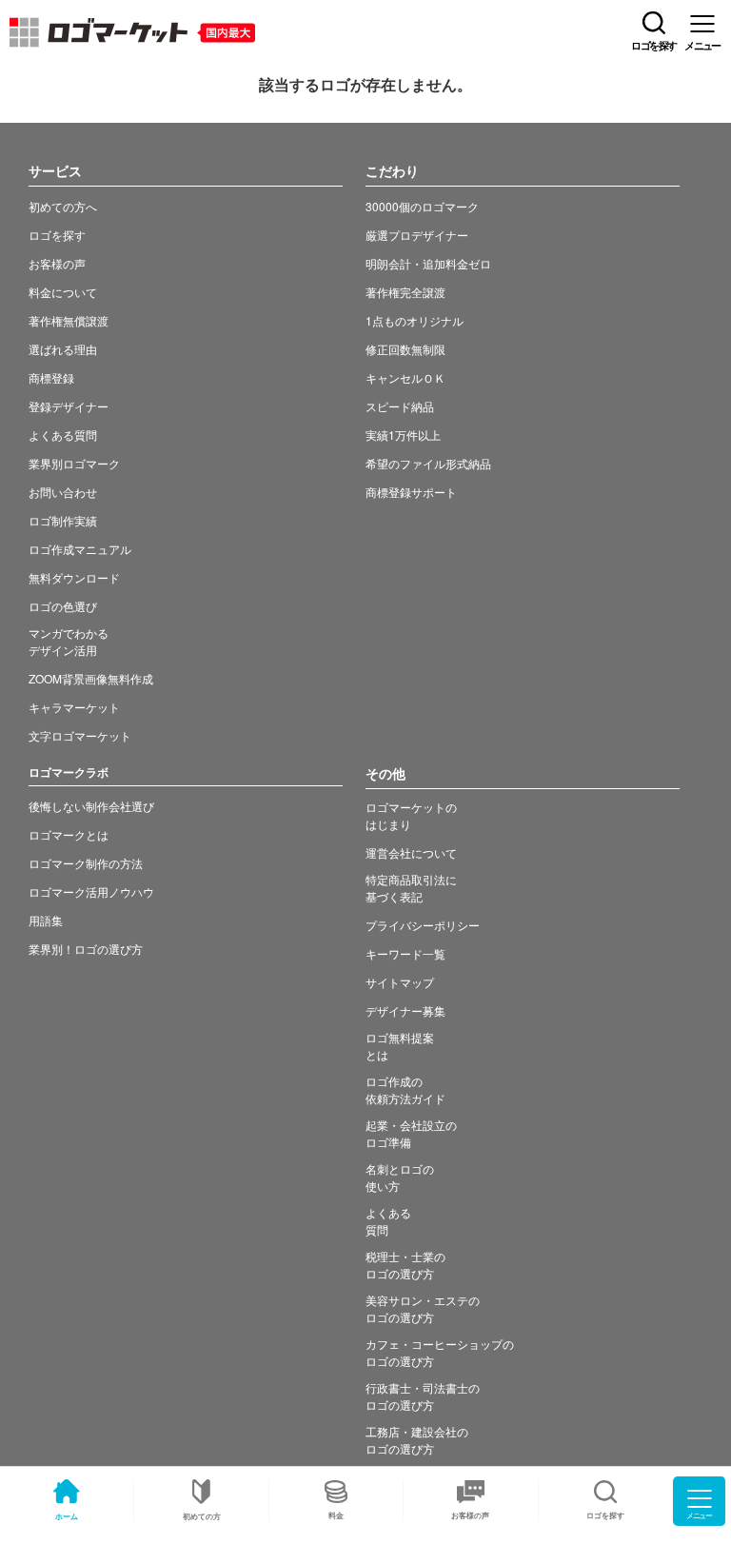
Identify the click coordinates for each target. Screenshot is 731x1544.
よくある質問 (63, 434)
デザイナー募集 (405, 1010)
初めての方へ (63, 206)
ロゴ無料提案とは (400, 1045)
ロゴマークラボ (69, 772)
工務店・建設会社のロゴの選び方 (417, 1439)
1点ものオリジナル (415, 320)
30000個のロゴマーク (422, 206)
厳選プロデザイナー (417, 235)
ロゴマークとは (69, 834)
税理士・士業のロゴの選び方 (405, 1264)
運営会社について (411, 852)
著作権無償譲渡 (69, 320)
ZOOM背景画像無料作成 (91, 678)
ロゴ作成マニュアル (80, 549)
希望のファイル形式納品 (428, 463)
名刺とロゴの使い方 (400, 1177)
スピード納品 (400, 406)
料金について (63, 292)
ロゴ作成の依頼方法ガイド (405, 1089)
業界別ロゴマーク (74, 463)
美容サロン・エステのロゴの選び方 (423, 1308)
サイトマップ (400, 982)
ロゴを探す (57, 235)
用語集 (46, 920)
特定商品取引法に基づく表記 (411, 887)
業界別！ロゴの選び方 (86, 948)
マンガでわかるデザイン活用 (69, 641)
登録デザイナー (69, 406)
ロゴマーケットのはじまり (411, 815)
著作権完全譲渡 (405, 292)
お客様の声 (470, 1515)
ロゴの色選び (63, 606)
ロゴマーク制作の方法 (86, 863)
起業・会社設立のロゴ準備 (411, 1133)
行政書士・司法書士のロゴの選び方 (423, 1396)
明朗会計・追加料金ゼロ (428, 263)
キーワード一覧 (405, 953)
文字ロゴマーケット (80, 735)
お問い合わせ (63, 492)
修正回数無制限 (405, 349)
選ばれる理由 (63, 349)
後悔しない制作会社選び (91, 806)
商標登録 (51, 377)
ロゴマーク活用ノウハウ (91, 891)
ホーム (66, 1516)
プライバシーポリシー (423, 925)
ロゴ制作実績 (63, 520)
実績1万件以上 (403, 434)
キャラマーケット (74, 707)
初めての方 (202, 1516)
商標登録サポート (411, 492)
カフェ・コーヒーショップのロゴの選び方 (440, 1352)
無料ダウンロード (74, 577)
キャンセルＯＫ (405, 377)
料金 (336, 1515)
